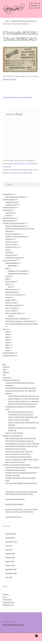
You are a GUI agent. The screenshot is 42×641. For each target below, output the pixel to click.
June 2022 (8, 546)
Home (7, 21)
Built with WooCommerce (13, 624)
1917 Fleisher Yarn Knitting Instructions (19, 441)
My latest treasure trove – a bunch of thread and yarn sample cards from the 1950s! (21, 510)
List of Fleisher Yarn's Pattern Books (18, 457)
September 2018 (11, 573)
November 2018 (10, 569)
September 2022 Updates (14, 504)
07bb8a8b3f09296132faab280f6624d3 (24, 21)
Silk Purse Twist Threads (14, 433)
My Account (7, 637)
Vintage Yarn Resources (11, 380)
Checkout (6, 367)
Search (21, 637)
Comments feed (8, 602)
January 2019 (10, 565)
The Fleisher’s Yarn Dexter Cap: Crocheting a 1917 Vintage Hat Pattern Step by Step (21, 493)
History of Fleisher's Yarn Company (18, 454)
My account (7, 377)
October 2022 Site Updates (15, 499)
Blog (4, 364)
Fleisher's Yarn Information (13, 436)
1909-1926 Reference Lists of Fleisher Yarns (20, 438)
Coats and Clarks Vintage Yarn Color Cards (20, 388)
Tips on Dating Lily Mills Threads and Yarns (21, 483)
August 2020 (9, 561)
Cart (4, 375)
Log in (5, 597)
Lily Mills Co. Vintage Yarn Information (17, 465)
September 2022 (11, 542)
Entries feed (7, 599)
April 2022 (8, 549)
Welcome (6, 372)
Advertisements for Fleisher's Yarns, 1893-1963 (22, 444)
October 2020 (10, 557)
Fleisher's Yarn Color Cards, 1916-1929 (18, 451)
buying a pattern (9, 79)
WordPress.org (8, 605)
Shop (4, 369)
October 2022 (10, 538)
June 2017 (8, 577)
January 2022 (10, 553)
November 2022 (10, 534)
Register (6, 594)
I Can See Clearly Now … (14, 517)
